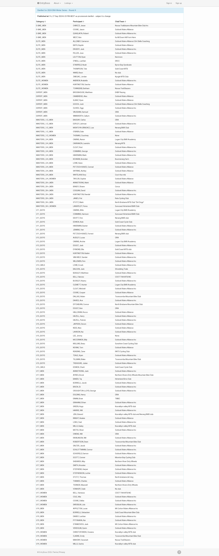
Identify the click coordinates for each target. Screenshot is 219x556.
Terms (55, 552)
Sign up (179, 3)
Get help (179, 552)
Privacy (62, 552)
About (56, 3)
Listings (68, 3)
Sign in (169, 3)
